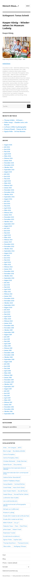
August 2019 (8, 334)
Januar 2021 (8, 296)
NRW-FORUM (7, 522)
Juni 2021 (7, 285)
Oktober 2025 (8, 167)
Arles (4, 447)
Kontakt (5, 567)
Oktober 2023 (8, 221)
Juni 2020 (7, 312)
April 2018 (7, 371)
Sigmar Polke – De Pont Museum (14, 131)
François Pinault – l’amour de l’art (15, 129)
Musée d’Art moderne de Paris (13, 519)
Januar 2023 (8, 242)
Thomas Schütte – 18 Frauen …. (14, 120)
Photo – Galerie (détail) (10, 563)
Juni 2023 (7, 230)
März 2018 (7, 373)
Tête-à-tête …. (7, 546)
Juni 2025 (7, 176)
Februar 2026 (8, 158)
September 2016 (9, 413)
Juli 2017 (6, 391)
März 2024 (7, 210)
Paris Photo (23, 526)
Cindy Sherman (22, 461)
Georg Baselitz (8, 484)
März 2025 (7, 183)
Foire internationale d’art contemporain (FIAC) (15, 473)
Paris (16, 526)
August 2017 (8, 389)
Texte (27, 73)
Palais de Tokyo (8, 526)
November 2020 (9, 300)
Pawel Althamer (24, 88)
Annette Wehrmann (8, 76)
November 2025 (9, 165)
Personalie (14, 73)
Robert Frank (17, 529)
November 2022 (9, 246)
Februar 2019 (8, 348)
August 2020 (8, 307)
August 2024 (8, 199)
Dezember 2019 (9, 325)
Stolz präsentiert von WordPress (21, 576)
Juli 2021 (6, 282)
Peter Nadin (6, 89)
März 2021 (7, 291)
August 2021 (8, 280)
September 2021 (9, 278)
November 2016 (9, 409)
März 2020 (7, 319)
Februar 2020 (8, 321)
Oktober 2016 (8, 411)
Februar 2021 (8, 294)
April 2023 (7, 235)
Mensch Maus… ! (11, 6)
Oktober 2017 (8, 384)
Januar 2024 (8, 215)
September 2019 (9, 332)
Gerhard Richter (19, 484)
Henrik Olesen (12, 81)
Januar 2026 (8, 160)
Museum (9, 73)
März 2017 (7, 400)
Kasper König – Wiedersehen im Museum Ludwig (16, 25)
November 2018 (9, 355)
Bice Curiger (7, 451)
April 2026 (7, 154)
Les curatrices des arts (10, 501)
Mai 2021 (7, 287)
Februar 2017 (8, 402)
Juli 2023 (7, 228)
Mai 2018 (7, 368)
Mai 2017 (7, 395)
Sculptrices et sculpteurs (11, 536)
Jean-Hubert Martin (9, 491)
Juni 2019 (7, 339)
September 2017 (9, 386)
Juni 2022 (7, 258)
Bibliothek (16, 67)
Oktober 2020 (8, 303)
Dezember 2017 (9, 380)
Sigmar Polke (7, 539)
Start (4, 555)
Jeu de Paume (22, 491)
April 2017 (7, 398)
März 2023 (7, 237)
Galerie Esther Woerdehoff (12, 477)
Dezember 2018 (9, 352)
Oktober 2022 (8, 249)
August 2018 (8, 361)
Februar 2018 (8, 375)
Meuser (9, 88)
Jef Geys (25, 81)
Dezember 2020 (9, 298)
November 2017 (9, 382)
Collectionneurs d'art (8, 69)
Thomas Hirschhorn (24, 91)
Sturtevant (16, 91)
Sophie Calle (18, 539)
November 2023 (9, 219)
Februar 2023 (8, 239)
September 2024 (9, 197)
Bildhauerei (23, 67)
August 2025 (8, 172)
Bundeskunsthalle (19, 451)
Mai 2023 (7, 233)
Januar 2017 (7, 404)
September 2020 (9, 305)
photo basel (7, 529)
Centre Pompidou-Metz (11, 458)
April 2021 (7, 289)
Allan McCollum (15, 74)
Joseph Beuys (7, 494)
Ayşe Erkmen (16, 76)
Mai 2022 (7, 260)
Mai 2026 (7, 151)
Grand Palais (7, 487)
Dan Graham (26, 78)
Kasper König (19, 84)
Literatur (24, 71)
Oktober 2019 (8, 330)
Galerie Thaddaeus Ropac (11, 481)
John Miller (20, 83)
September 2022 (9, 251)
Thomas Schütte (23, 543)
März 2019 (7, 346)
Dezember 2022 (9, 244)
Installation (5, 71)
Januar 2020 (8, 323)
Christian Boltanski (9, 461)
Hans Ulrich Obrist (19, 487)
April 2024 (7, 208)
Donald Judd (6, 79)
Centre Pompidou (9, 454)
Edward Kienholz (14, 79)
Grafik (23, 69)
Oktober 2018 (8, 357)
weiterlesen (6, 63)
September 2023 (9, 224)
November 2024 (9, 192)
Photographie (21, 73)
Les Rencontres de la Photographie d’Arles (14, 505)
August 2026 (8, 145)
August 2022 (8, 253)
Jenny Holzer (6, 83)
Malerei (4, 73)
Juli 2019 (6, 337)
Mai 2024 (7, 206)
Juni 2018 (7, 366)
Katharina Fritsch (20, 86)
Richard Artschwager (14, 89)
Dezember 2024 (9, 190)
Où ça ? (16, 522)
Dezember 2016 (9, 407)
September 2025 (9, 169)
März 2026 (7, 156)
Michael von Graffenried (11, 509)
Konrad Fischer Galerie (21, 494)
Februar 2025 (8, 185)
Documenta (17, 464)
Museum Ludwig (15, 88)
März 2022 (7, 264)
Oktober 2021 (8, 276)
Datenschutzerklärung (10, 571)
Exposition (16, 69)
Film (21, 69)
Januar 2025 (8, 188)
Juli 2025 (7, 174)
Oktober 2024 (8, 194)
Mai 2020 (7, 314)
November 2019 (9, 328)
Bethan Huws (19, 78)
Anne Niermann (23, 74)
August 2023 (8, 226)
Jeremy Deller (13, 83)
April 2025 (7, 181)
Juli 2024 (7, 201)
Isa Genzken (19, 81)
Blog (27, 67)
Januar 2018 (8, 377)
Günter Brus (22, 79)
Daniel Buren (7, 464)
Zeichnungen (6, 74)
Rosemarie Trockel (9, 533)
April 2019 (7, 343)
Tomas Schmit (6, 93)
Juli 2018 (7, 364)
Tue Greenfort (14, 93)
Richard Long (24, 89)
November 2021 (9, 273)
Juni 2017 (7, 393)
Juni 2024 (7, 203)
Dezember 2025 (9, 163)
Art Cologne (12, 447)
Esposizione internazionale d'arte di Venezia (14, 468)
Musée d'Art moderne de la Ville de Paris (16, 516)
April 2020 (7, 316)
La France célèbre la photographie (15, 127)
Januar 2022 (8, 269)
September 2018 (9, 359)
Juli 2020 (7, 310)
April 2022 (7, 262)
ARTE (19, 447)
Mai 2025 (7, 178)
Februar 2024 (8, 212)
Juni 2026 (7, 149)
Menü (28, 6)
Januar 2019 (8, 350)
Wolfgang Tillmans (20, 546)
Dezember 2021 (9, 271)
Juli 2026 (7, 147)
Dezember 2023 (9, 217)
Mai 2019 (7, 341)
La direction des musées (15, 71)
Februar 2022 (8, 267)
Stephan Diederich (7, 91)
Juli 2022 (7, 255)
